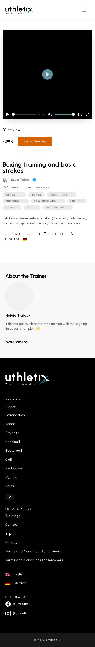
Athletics (12, 433)
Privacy (11, 542)
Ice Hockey (14, 468)
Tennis (10, 424)
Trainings (12, 516)
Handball (12, 442)
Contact (12, 525)
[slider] (24, 114)
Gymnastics (15, 415)
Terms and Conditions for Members (34, 560)
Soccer (11, 406)
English (17, 574)
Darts (9, 486)
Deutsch (18, 583)
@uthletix (20, 604)
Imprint (11, 534)
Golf (8, 460)
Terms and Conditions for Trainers (33, 551)
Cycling (11, 477)
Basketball (13, 451)
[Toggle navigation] (84, 10)
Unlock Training (35, 141)
